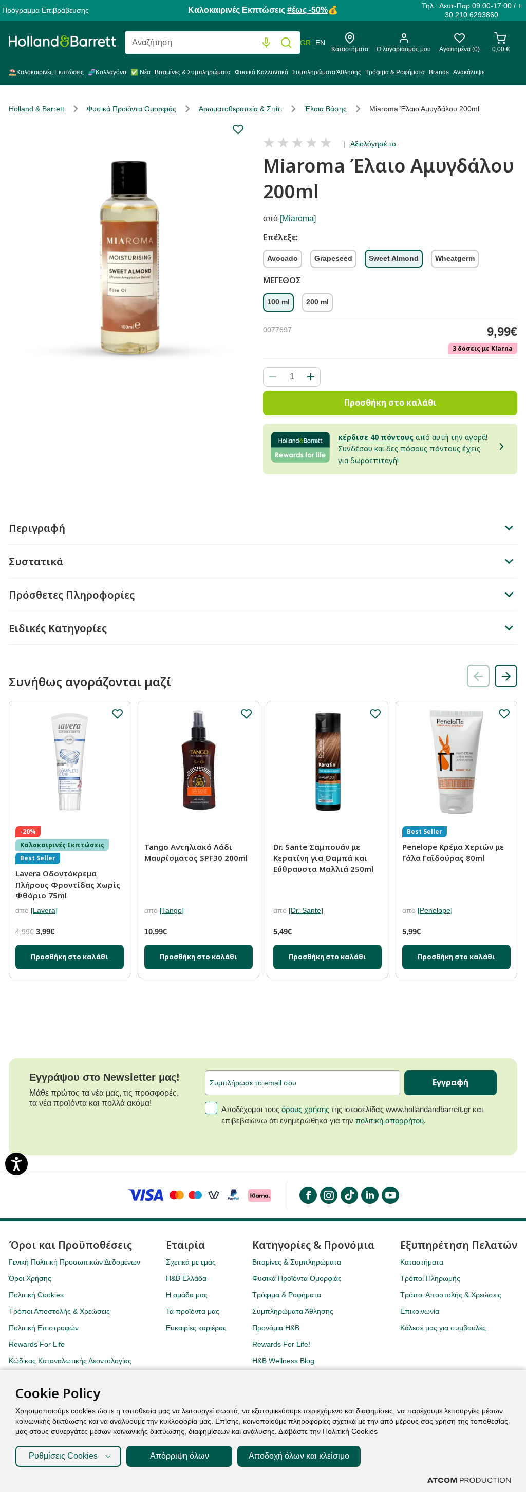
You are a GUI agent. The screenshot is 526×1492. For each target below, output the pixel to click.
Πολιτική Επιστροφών (44, 1328)
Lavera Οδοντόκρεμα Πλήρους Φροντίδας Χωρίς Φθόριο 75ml (67, 884)
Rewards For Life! (281, 1344)
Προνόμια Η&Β (275, 1328)
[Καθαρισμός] (245, 42)
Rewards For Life (37, 1344)
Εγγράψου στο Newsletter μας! (104, 1077)
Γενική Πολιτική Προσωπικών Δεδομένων (74, 1262)
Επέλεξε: (280, 237)
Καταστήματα (421, 1262)
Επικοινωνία (419, 1311)
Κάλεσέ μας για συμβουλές (443, 1328)
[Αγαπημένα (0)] (459, 40)
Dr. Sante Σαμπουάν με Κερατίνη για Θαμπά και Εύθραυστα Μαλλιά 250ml (323, 857)
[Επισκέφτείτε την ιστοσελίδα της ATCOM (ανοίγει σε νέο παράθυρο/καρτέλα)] (469, 1480)
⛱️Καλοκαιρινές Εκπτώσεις (46, 72)
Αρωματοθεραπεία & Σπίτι (240, 108)
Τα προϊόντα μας (192, 1311)
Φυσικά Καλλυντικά (261, 72)
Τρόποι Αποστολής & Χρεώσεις (59, 1311)
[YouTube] (390, 1195)
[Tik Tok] (349, 1195)
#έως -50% (307, 10)
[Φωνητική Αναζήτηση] (266, 42)
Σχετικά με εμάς (191, 1262)
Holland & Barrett (36, 108)
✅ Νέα (140, 72)
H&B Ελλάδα (186, 1278)
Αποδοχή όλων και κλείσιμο (299, 1455)
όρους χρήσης (305, 1109)
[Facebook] (307, 1195)
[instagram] (328, 1195)
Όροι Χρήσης (30, 1278)
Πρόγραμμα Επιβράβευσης (45, 10)
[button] (506, 676)
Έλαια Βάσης (326, 108)
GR (305, 43)
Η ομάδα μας (187, 1295)
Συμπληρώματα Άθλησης (326, 72)
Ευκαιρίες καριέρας (196, 1328)
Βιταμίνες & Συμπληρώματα (193, 72)
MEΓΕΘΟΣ (282, 280)
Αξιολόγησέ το (373, 144)
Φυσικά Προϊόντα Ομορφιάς (131, 108)
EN (320, 43)
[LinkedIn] (369, 1195)
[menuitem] (47, 75)
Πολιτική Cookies (36, 1295)
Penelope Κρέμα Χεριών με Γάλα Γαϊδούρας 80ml (453, 852)
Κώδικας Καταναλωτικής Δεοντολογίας (70, 1360)
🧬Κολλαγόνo (107, 72)
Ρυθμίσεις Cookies (63, 1455)
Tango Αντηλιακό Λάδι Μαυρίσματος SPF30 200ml (196, 852)
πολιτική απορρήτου (389, 1120)
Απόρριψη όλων (179, 1455)
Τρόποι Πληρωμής (430, 1278)
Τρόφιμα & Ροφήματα (395, 72)
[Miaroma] (298, 218)
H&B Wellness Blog (283, 1360)
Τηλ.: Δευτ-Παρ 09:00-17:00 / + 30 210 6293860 (472, 10)
